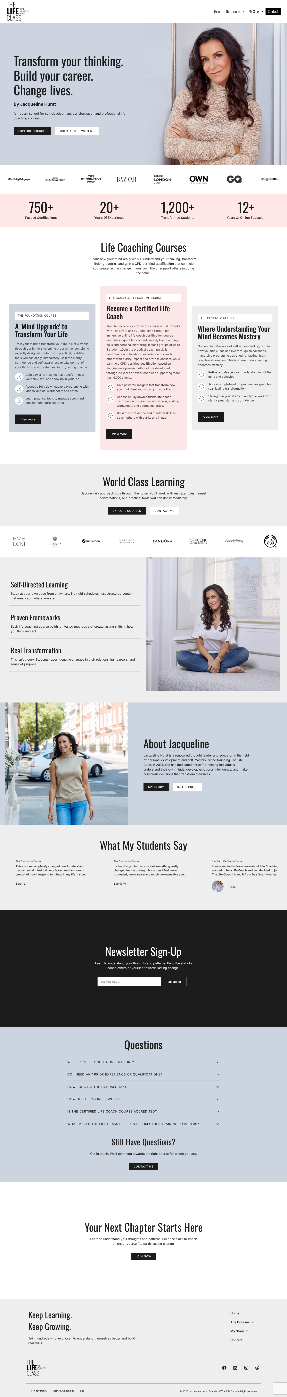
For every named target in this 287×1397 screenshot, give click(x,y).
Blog (81, 1391)
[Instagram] (246, 1367)
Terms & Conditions (63, 1391)
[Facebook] (224, 1367)
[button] (235, 11)
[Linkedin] (235, 1367)
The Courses (233, 11)
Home (217, 11)
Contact (273, 11)
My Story (254, 11)
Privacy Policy (39, 1391)
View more (28, 419)
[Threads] (257, 1367)
